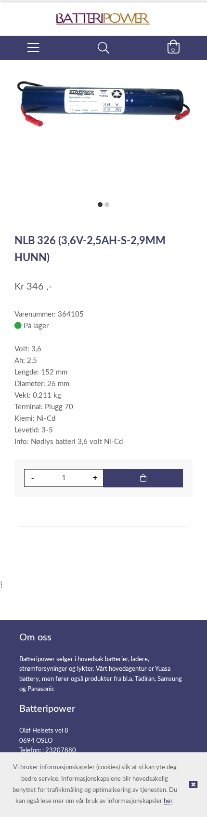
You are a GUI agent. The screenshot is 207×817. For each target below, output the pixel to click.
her (168, 801)
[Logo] (103, 13)
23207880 (60, 751)
